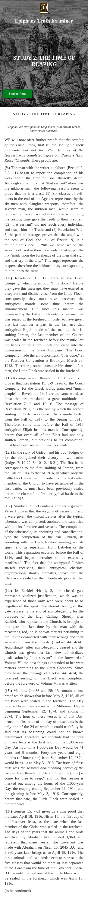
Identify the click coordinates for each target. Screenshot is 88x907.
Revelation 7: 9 (18, 404)
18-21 (52, 462)
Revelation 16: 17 (31, 278)
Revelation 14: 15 (39, 773)
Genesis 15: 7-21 (27, 811)
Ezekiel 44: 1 (33, 590)
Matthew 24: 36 (26, 690)
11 (14, 173)
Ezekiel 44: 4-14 (67, 642)
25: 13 (53, 690)
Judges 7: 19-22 (18, 462)
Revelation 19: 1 (53, 378)
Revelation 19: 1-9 (38, 383)
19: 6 (47, 404)
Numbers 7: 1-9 (26, 506)
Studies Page (17, 93)
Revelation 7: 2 (70, 229)
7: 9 (81, 378)
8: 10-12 (39, 462)
